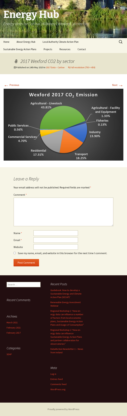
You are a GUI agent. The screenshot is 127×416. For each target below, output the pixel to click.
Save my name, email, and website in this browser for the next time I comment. (62, 253)
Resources (64, 49)
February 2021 (14, 327)
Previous (11, 85)
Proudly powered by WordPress (63, 409)
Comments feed (58, 384)
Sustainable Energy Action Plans (19, 49)
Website (18, 247)
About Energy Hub (26, 41)
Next (117, 85)
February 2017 (14, 332)
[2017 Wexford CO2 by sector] (63, 124)
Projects (47, 49)
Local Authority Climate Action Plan (60, 41)
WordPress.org (57, 389)
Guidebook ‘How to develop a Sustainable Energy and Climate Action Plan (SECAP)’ (66, 294)
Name (18, 233)
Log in (53, 373)
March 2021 (12, 322)
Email (18, 240)
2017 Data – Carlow (55, 67)
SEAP (9, 354)
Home (6, 41)
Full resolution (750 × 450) (82, 67)
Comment (20, 194)
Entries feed (56, 379)
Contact (82, 49)
